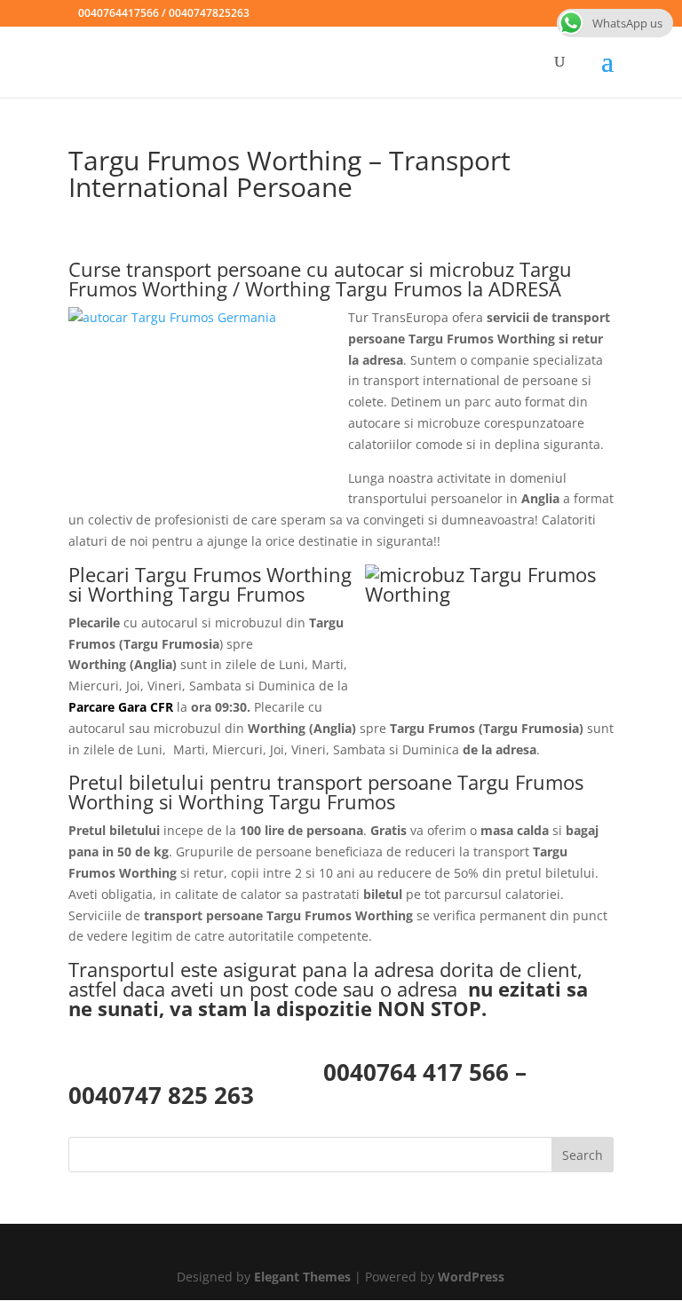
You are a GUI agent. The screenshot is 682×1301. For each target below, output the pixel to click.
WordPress (471, 1276)
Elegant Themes (302, 1276)
